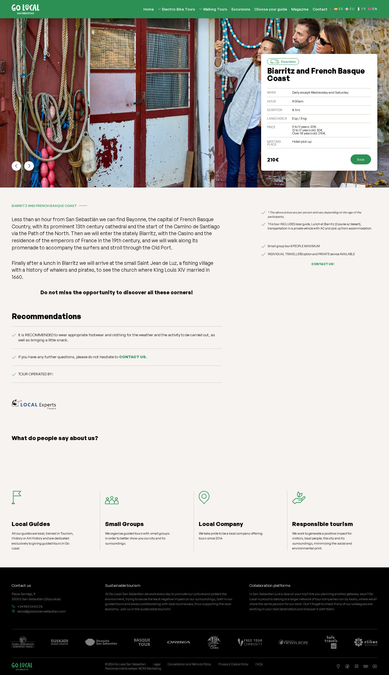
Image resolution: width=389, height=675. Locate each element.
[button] (16, 166)
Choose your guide (270, 9)
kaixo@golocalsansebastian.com (41, 611)
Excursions (241, 9)
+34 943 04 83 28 (30, 606)
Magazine (299, 9)
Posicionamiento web (119, 668)
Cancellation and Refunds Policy (189, 664)
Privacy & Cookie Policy (233, 664)
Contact (320, 9)
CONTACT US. (133, 356)
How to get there (338, 666)
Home (149, 9)
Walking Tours (215, 9)
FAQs (259, 664)
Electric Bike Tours (178, 9)
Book (361, 159)
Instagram (356, 666)
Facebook (347, 666)
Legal (157, 664)
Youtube (375, 666)
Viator (365, 666)
